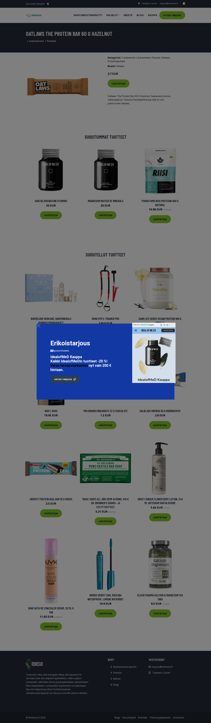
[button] (65, 379)
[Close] (38, 326)
